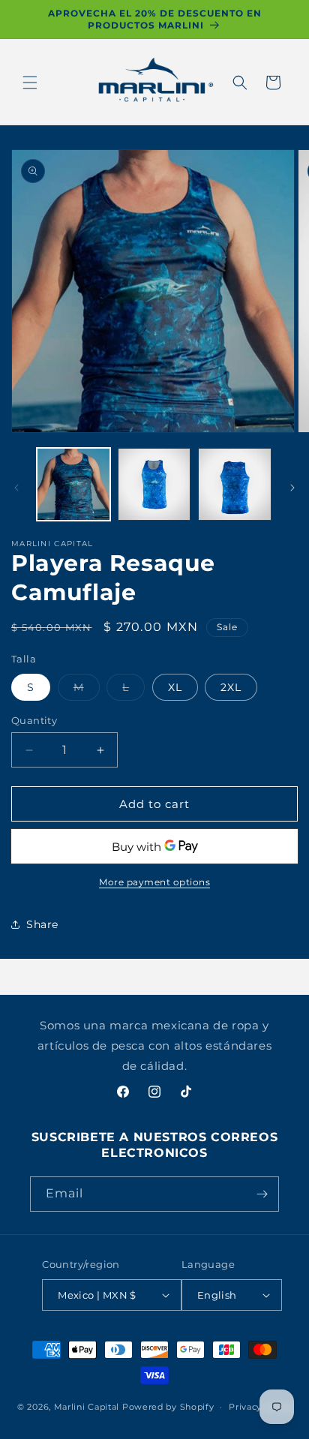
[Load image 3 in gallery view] (235, 484)
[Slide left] (16, 487)
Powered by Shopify (168, 1406)
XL (175, 687)
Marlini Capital (87, 1406)
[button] (30, 82)
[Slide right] (292, 487)
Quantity (34, 720)
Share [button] (42, 924)
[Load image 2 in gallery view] (154, 484)
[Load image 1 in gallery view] (73, 484)
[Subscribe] (261, 1194)
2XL (231, 687)
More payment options (154, 882)
